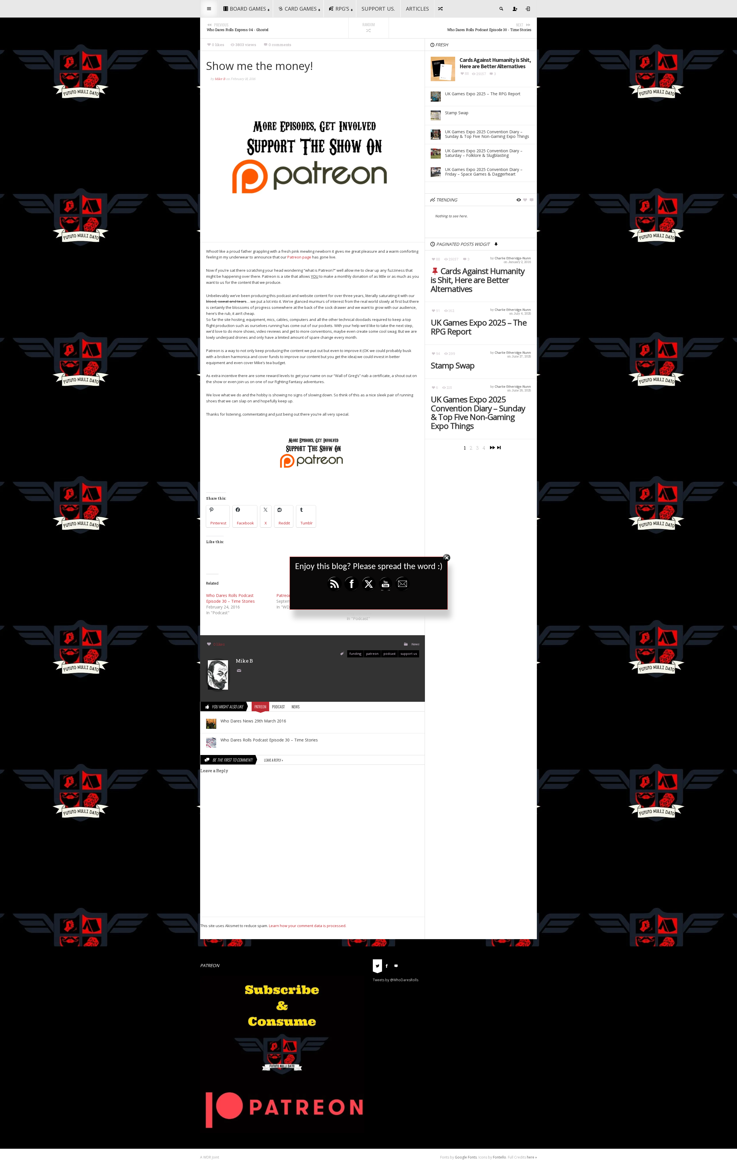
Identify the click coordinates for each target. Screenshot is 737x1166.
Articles (417, 8)
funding (355, 653)
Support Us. (378, 8)
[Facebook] (386, 965)
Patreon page (299, 257)
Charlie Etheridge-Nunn (513, 258)
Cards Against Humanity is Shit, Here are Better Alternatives (478, 280)
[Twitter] (377, 965)
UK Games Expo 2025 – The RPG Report (479, 327)
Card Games (301, 8)
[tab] (377, 967)
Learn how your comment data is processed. (307, 925)
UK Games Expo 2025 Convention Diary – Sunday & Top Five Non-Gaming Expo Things (478, 412)
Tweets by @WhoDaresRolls (395, 979)
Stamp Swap (452, 365)
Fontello (499, 1157)
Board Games (248, 8)
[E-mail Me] (240, 671)
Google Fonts (466, 1157)
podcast (389, 653)
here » (532, 1157)
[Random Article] (440, 8)
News (415, 644)
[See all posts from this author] (218, 674)
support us (408, 653)
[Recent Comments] (395, 965)
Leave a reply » (273, 760)
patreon (372, 653)
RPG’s (342, 8)
